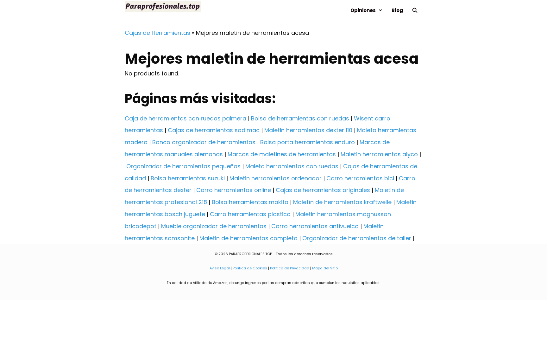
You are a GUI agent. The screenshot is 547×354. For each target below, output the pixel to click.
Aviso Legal (220, 268)
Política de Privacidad (289, 268)
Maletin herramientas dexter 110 (308, 130)
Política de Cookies (250, 268)
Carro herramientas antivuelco (315, 226)
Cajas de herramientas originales (323, 190)
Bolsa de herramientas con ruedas (300, 118)
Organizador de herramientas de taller (356, 238)
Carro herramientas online (233, 190)
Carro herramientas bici (360, 178)
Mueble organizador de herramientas (214, 226)
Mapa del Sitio (325, 268)
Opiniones (363, 10)
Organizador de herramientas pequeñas (183, 166)
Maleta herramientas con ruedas (291, 166)
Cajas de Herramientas (157, 33)
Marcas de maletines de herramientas (282, 154)
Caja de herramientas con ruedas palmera (185, 118)
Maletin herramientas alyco (379, 154)
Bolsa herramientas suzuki (188, 178)
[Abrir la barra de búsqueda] (414, 10)
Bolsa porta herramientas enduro (307, 142)
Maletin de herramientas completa (248, 238)
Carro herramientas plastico (250, 214)
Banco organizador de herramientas (203, 142)
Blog (397, 10)
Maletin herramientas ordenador (275, 178)
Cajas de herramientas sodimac (214, 130)
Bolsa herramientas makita (250, 202)
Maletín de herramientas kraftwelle (342, 202)
